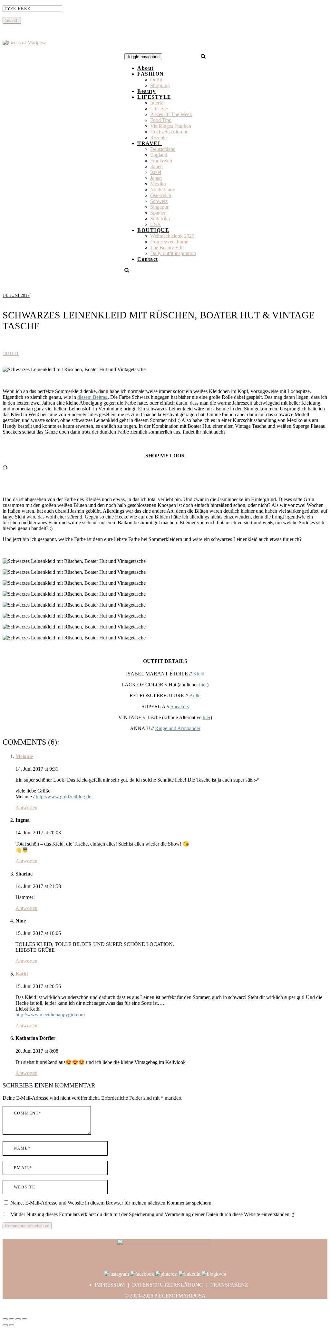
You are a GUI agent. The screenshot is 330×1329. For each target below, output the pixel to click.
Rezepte (158, 137)
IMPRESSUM (110, 1285)
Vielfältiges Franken (170, 126)
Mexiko (158, 184)
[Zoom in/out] (24, 1319)
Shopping (160, 85)
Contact (147, 259)
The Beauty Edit (167, 247)
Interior (157, 102)
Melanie (24, 756)
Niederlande (162, 189)
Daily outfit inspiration (173, 253)
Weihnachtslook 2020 (172, 236)
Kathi (21, 973)
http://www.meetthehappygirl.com (50, 1014)
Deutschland (163, 149)
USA (155, 224)
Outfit (156, 79)
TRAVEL (149, 143)
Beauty (146, 91)
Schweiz (159, 201)
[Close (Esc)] (5, 1319)
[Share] (11, 1319)
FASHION (150, 74)
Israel (155, 172)
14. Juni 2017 (16, 295)
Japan (156, 178)
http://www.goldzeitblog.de (63, 796)
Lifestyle (159, 108)
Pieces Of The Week (171, 114)
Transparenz (229, 1285)
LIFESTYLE (154, 97)
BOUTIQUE (153, 230)
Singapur (159, 207)
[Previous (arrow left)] (5, 1325)
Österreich (160, 195)
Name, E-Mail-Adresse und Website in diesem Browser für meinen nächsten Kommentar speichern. (111, 1202)
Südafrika (160, 218)
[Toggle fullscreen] (18, 1319)
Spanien (158, 212)
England (158, 155)
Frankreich (161, 160)
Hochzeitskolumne (169, 131)
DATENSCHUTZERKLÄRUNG (167, 1285)
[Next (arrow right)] (11, 1325)
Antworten (26, 807)
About (145, 68)
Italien (156, 166)
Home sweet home (169, 241)
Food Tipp (160, 120)
